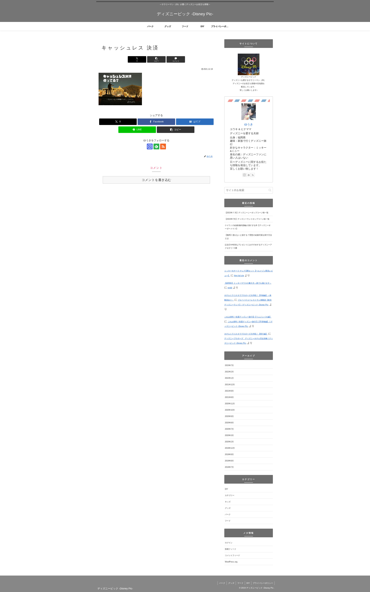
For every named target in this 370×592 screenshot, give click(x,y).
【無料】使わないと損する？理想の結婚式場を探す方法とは (248, 237)
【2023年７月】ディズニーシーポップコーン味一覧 (246, 213)
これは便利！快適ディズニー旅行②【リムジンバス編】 (247, 317)
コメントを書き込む (156, 180)
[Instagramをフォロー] (150, 146)
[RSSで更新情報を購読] (163, 146)
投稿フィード (230, 549)
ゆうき (248, 124)
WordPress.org (231, 562)
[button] (156, 59)
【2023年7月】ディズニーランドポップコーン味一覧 (247, 219)
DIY (248, 583)
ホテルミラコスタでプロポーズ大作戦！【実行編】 (246, 334)
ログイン (228, 543)
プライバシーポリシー (263, 583)
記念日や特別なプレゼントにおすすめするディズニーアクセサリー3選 (248, 246)
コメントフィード (232, 555)
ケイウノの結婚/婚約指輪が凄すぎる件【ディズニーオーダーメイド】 (248, 227)
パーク (222, 583)
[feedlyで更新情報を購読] (156, 146)
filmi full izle (239, 275)
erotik (230, 288)
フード (240, 583)
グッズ (231, 583)
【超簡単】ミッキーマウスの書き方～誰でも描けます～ (247, 283)
